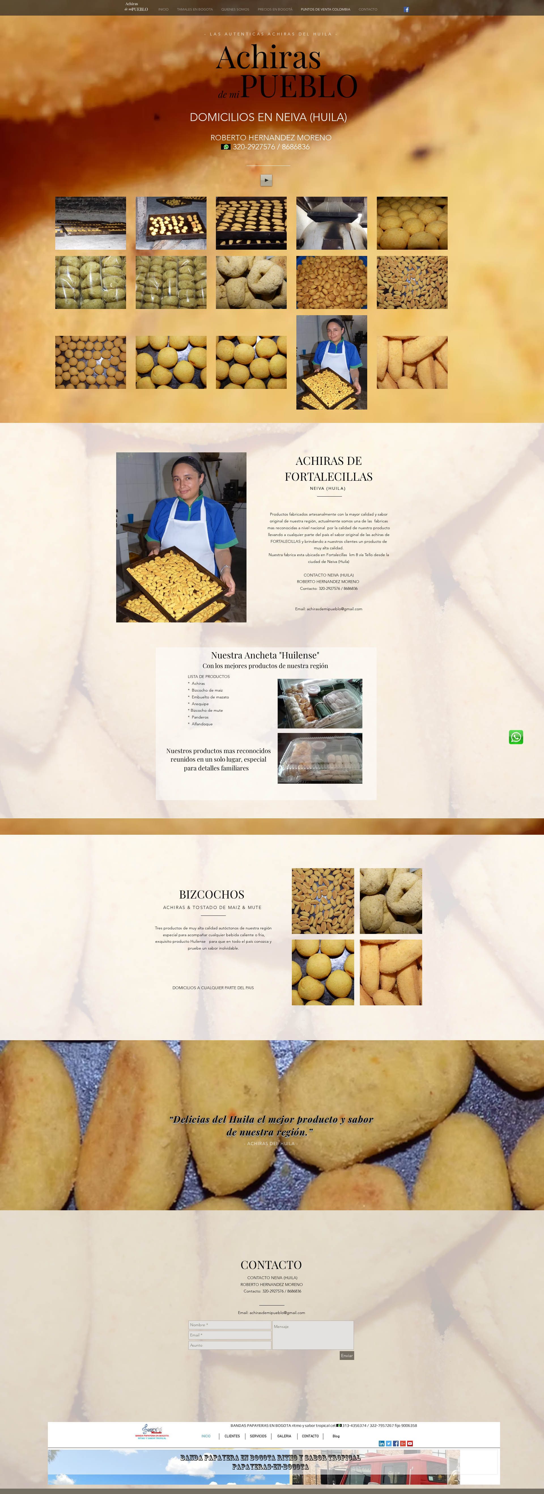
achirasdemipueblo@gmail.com (334, 608)
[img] (323, 901)
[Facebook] (406, 9)
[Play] (266, 180)
